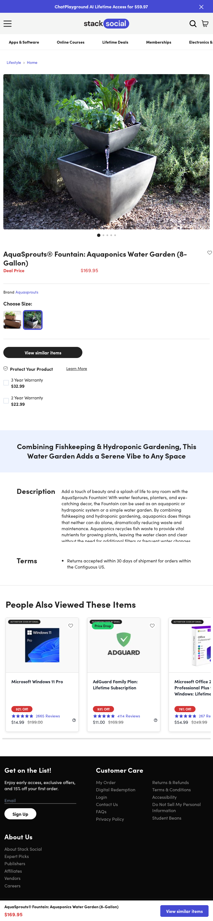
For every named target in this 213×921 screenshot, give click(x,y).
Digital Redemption (115, 789)
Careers (12, 885)
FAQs (101, 811)
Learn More (76, 368)
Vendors (12, 878)
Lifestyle (14, 62)
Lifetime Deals (115, 42)
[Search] (193, 23)
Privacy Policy (110, 819)
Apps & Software (24, 42)
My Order (106, 782)
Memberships (158, 42)
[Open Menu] (8, 23)
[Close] (201, 6)
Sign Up (20, 814)
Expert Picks (16, 856)
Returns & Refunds (170, 782)
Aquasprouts (27, 292)
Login (101, 797)
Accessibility (164, 797)
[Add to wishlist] (209, 252)
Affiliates (13, 871)
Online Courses (71, 42)
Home (32, 62)
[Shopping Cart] (205, 23)
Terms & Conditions (171, 789)
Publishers (14, 863)
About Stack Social (23, 849)
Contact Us (107, 804)
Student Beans (166, 818)
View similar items (43, 352)
